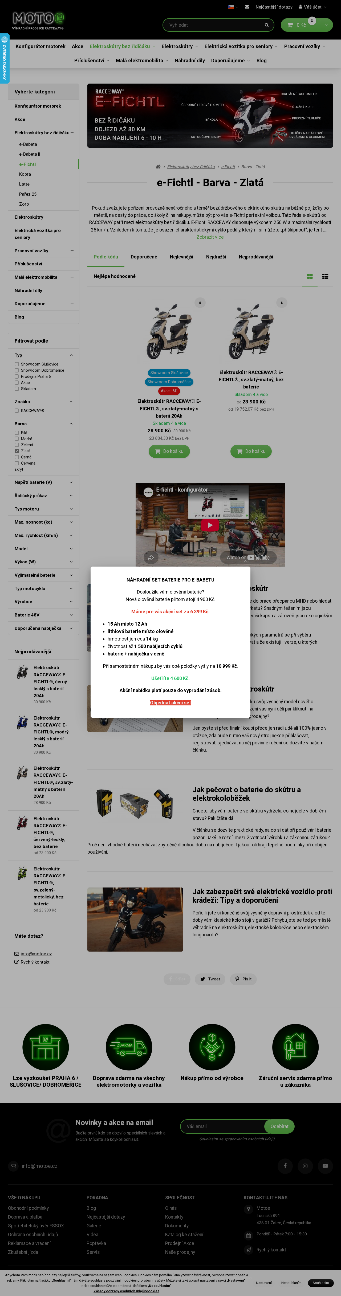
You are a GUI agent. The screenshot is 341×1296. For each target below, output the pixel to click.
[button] (246, 561)
